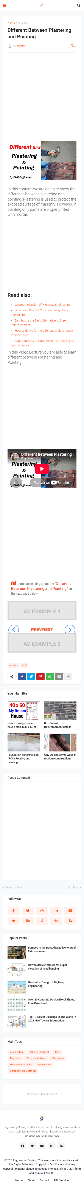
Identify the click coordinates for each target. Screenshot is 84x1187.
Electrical (15, 1058)
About (31, 1180)
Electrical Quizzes (36, 1058)
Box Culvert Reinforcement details (57, 725)
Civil (24, 665)
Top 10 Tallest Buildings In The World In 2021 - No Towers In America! (52, 1018)
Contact (44, 1180)
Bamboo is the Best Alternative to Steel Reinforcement (52, 949)
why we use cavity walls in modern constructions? (60, 756)
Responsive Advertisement (42, 1094)
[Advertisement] (42, 99)
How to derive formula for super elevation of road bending (47, 966)
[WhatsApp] (50, 676)
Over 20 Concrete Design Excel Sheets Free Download (51, 1001)
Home (11, 22)
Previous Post (13, 887)
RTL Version (61, 1180)
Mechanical (58, 1058)
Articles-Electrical (39, 1052)
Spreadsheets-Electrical (23, 1071)
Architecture (16, 1052)
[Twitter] (31, 676)
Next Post (73, 887)
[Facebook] (22, 676)
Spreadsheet (44, 1064)
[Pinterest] (40, 676)
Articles (22, 22)
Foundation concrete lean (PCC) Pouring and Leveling (23, 758)
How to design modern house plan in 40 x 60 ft (22, 725)
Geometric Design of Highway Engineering (43, 304)
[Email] (59, 676)
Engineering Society (25, 1160)
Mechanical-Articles (21, 1064)
